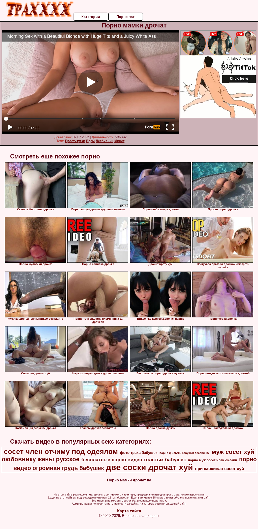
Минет (119, 141)
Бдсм (90, 141)
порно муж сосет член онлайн (212, 460)
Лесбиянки (104, 141)
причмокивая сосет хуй (219, 468)
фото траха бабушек (138, 453)
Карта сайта (129, 511)
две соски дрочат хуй (149, 467)
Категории (90, 17)
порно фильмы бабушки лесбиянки (184, 452)
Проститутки (75, 141)
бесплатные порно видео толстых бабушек (133, 459)
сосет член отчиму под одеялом (61, 451)
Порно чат (125, 17)
